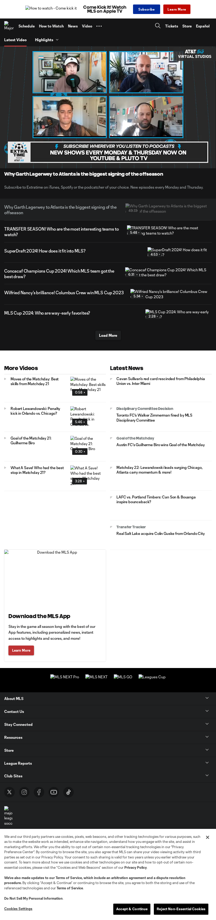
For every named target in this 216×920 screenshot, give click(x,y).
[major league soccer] (8, 816)
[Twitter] (9, 792)
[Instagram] (24, 792)
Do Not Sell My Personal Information (33, 898)
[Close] (207, 837)
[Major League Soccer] (9, 26)
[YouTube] (53, 792)
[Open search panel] (158, 26)
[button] (99, 26)
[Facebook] (39, 792)
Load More (108, 335)
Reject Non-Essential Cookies (181, 909)
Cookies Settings (18, 909)
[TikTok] (68, 792)
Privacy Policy (135, 867)
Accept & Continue (132, 909)
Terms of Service (69, 878)
